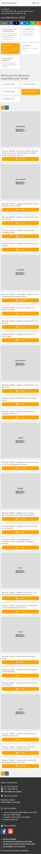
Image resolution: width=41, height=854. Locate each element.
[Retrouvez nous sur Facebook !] (3, 831)
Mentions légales (9, 839)
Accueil (3, 11)
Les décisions (18, 13)
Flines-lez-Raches (9, 3)
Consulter (21, 159)
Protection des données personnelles (17, 841)
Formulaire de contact (13, 791)
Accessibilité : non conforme (14, 846)
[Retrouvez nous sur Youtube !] (10, 831)
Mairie (11, 11)
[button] (11, 23)
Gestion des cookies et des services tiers (19, 844)
